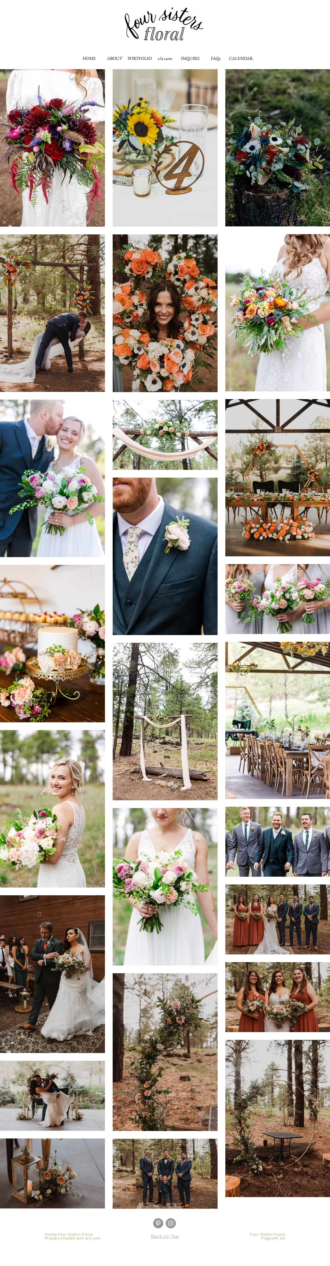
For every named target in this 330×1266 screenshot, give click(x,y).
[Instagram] (171, 1223)
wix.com (93, 1238)
